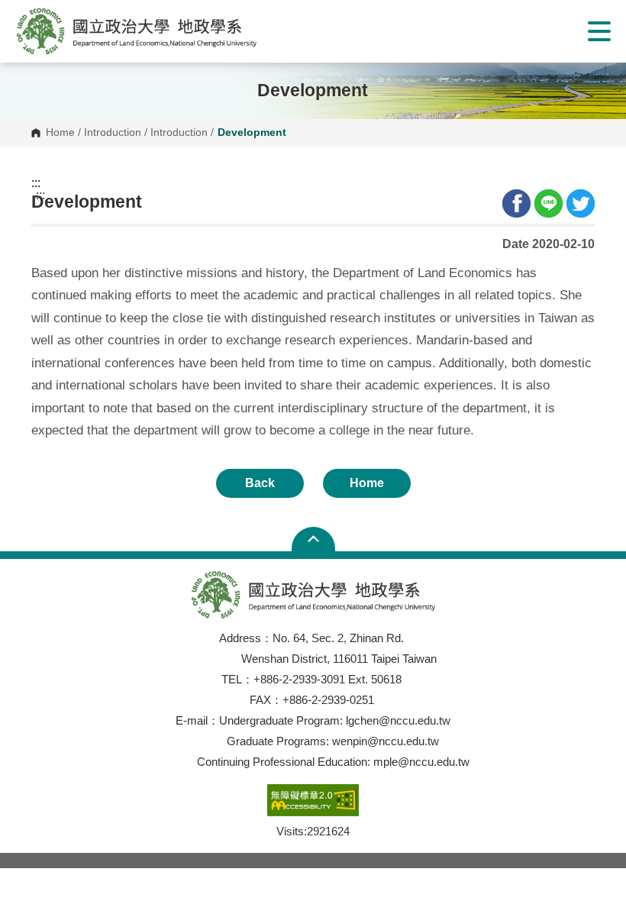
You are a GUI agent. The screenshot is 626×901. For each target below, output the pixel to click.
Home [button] (367, 482)
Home (60, 133)
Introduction (112, 133)
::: (35, 183)
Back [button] (260, 482)
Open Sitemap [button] (313, 539)
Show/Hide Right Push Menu (599, 31)
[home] (136, 31)
